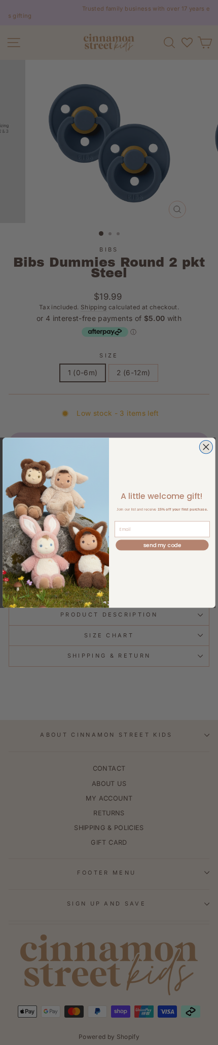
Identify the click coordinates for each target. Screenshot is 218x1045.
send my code (162, 545)
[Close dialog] (205, 446)
